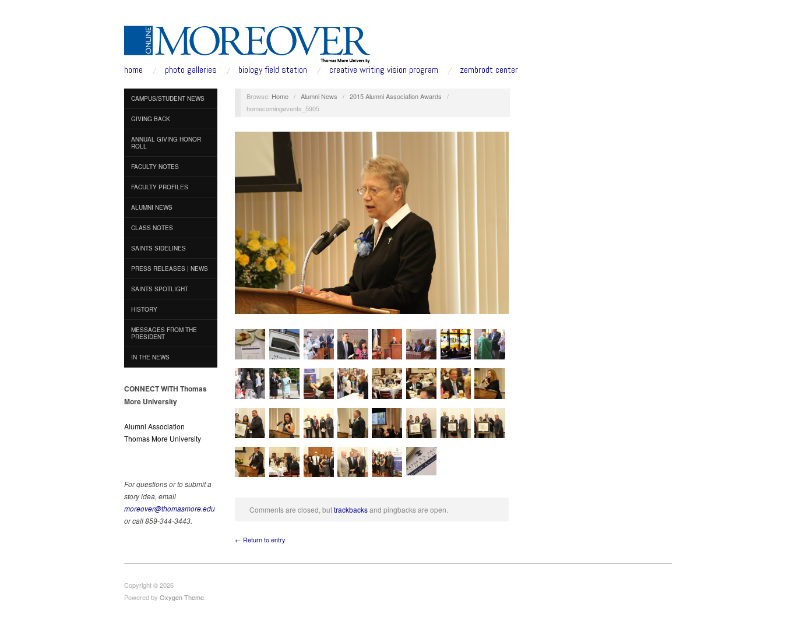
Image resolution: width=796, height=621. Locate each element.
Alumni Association (154, 426)
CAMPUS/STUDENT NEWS (168, 98)
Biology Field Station (272, 70)
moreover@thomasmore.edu (169, 508)
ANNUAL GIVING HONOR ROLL (166, 142)
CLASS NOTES (152, 228)
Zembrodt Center (489, 70)
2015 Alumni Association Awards (396, 96)
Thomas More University (162, 438)
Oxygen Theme (182, 597)
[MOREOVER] (247, 42)
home (133, 70)
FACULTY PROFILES (159, 187)
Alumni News (319, 96)
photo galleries (191, 70)
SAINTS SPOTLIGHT (159, 289)
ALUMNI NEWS (151, 207)
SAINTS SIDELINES (158, 248)
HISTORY (144, 309)
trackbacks (351, 509)
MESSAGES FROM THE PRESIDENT (164, 333)
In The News (150, 357)
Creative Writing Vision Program (383, 70)
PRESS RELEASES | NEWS (169, 268)
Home (280, 96)
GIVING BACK (150, 119)
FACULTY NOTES (155, 167)
